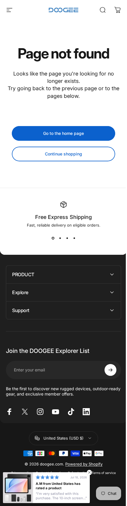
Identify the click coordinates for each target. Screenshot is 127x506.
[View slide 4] (74, 238)
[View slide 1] (52, 238)
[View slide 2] (60, 238)
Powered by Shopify (81, 464)
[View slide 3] (67, 238)
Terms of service (101, 473)
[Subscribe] (106, 370)
